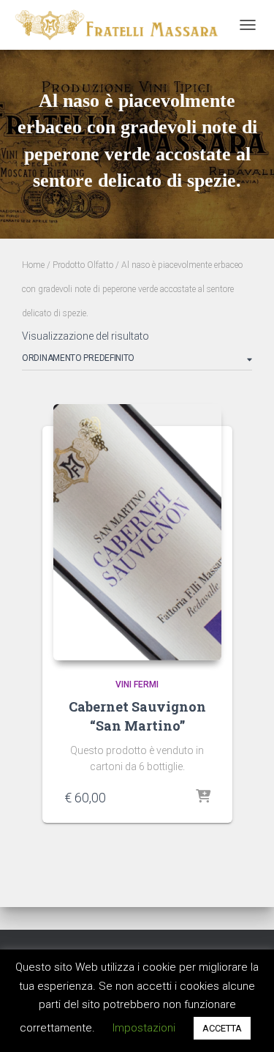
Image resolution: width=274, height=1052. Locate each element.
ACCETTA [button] (222, 1028)
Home (33, 265)
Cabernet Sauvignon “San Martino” (137, 716)
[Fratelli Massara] (121, 25)
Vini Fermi (137, 684)
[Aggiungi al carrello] (203, 797)
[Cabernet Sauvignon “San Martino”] (137, 532)
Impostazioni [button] (144, 1027)
